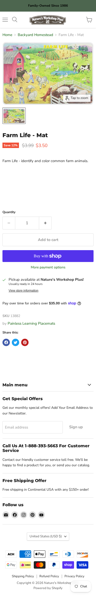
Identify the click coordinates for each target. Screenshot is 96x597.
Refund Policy (49, 576)
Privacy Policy (74, 576)
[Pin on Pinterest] (25, 342)
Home (7, 35)
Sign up (76, 427)
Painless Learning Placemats (31, 323)
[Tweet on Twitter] (15, 342)
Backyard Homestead (35, 35)
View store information (23, 290)
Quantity (9, 212)
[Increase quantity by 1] (45, 223)
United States (46, 536)
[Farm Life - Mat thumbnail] (14, 116)
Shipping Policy (23, 576)
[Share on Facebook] (6, 342)
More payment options (48, 267)
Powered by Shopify (48, 588)
